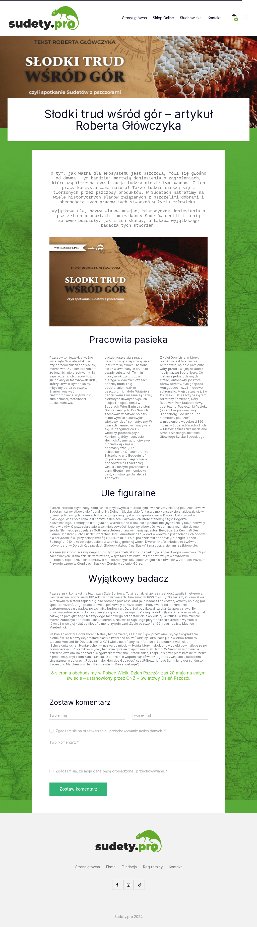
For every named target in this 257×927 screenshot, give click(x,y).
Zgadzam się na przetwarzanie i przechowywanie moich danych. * (111, 731)
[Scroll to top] (243, 917)
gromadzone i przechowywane (138, 771)
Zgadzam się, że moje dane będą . (112, 771)
